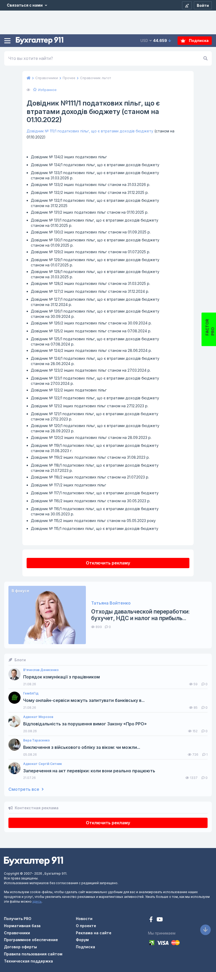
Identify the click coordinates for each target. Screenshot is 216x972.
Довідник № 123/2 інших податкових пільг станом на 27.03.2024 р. (91, 370)
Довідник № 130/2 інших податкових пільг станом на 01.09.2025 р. (91, 232)
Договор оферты (20, 947)
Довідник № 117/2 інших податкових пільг (68, 485)
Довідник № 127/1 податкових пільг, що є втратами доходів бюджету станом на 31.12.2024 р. (95, 302)
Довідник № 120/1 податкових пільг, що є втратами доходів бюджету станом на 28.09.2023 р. (95, 428)
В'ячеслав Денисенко (41, 670)
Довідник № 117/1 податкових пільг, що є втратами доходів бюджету (95, 493)
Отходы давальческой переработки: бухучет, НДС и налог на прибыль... (140, 614)
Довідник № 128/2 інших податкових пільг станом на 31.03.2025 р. (90, 283)
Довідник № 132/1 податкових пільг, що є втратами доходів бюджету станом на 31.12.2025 (95, 203)
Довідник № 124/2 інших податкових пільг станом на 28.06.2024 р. (91, 350)
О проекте (86, 925)
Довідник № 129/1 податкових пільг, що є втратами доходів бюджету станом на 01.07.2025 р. (95, 262)
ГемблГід (30, 693)
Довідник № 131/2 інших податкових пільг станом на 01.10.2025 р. (89, 212)
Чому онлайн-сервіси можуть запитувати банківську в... (84, 700)
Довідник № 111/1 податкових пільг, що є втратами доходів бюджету (90, 131)
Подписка (198, 40)
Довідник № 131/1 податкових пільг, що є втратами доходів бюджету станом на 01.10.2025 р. (94, 223)
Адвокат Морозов (38, 717)
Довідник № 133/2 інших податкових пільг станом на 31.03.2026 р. (90, 184)
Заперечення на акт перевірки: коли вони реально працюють (89, 770)
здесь (37, 901)
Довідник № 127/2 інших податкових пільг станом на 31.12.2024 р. (90, 291)
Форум (82, 939)
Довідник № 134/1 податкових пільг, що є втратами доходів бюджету (95, 164)
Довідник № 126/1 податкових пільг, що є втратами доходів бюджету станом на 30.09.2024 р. (95, 314)
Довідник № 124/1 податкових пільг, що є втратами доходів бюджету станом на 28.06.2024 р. (95, 361)
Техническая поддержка (28, 961)
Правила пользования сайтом (33, 954)
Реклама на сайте (93, 933)
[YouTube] (159, 920)
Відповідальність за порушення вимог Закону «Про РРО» (85, 723)
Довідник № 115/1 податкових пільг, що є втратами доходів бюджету (94, 528)
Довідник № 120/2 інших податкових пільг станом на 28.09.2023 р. (91, 437)
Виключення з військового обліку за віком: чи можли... (81, 747)
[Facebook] (151, 920)
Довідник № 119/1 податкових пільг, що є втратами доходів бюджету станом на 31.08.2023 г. (95, 448)
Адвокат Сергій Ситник (42, 764)
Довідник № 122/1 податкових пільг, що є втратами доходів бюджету (95, 398)
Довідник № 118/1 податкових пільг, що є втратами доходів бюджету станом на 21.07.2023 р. (95, 468)
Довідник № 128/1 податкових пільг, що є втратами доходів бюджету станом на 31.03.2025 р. (95, 274)
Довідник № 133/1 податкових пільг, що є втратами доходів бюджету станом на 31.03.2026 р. (95, 175)
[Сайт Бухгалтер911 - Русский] (33, 861)
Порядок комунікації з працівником (61, 676)
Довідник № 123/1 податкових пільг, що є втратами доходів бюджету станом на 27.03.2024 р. (95, 381)
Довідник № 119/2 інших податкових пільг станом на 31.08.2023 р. (90, 457)
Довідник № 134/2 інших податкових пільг (69, 157)
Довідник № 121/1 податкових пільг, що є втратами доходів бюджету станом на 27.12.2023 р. (94, 416)
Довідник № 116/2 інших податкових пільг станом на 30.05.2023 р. (90, 501)
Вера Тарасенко (36, 740)
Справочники (17, 933)
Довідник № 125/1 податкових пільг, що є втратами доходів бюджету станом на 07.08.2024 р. (95, 341)
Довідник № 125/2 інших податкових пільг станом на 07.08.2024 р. (91, 331)
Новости (84, 918)
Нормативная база (22, 925)
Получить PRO (17, 918)
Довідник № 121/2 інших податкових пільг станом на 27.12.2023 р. (89, 406)
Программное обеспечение (31, 939)
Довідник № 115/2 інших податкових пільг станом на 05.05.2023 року (93, 520)
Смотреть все (24, 789)
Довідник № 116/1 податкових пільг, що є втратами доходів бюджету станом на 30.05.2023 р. (95, 511)
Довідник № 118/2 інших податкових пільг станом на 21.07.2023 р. (90, 477)
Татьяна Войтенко (111, 603)
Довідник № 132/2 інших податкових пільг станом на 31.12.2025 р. (90, 192)
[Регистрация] (187, 5)
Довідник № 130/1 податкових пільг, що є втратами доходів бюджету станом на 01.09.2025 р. (95, 242)
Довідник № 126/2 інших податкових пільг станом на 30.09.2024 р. (91, 323)
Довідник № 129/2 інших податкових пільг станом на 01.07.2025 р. (90, 252)
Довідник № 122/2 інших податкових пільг (69, 390)
